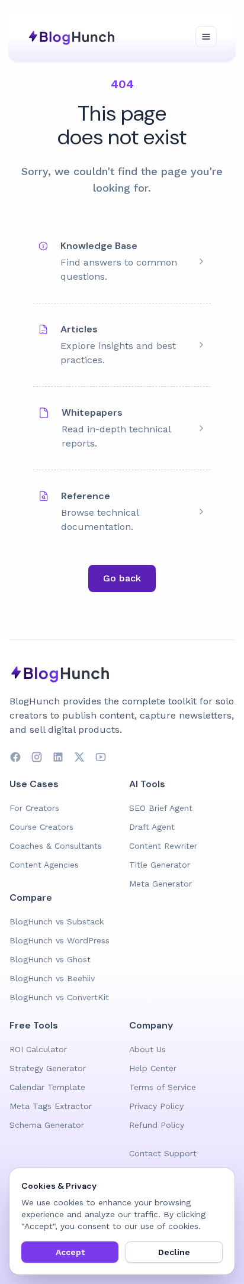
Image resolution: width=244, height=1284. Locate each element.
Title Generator (159, 864)
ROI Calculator (38, 1049)
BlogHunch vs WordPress (59, 940)
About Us (147, 1049)
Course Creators (41, 827)
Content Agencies (44, 864)
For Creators (34, 808)
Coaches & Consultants (55, 845)
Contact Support (163, 1153)
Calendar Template (47, 1087)
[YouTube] (101, 757)
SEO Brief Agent (160, 808)
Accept (70, 1252)
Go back (122, 578)
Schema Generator (46, 1125)
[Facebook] (15, 757)
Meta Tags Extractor (50, 1106)
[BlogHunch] (122, 673)
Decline (174, 1252)
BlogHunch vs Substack (56, 921)
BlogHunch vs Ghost (50, 959)
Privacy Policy (156, 1106)
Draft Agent (152, 827)
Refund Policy (156, 1125)
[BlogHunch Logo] (73, 36)
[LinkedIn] (58, 757)
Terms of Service (162, 1087)
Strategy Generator (47, 1068)
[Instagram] (37, 757)
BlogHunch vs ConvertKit (59, 997)
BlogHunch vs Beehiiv (52, 978)
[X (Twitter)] (79, 757)
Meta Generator (160, 883)
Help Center (152, 1068)
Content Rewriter (163, 845)
